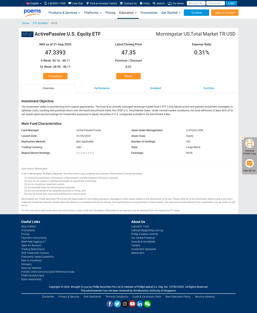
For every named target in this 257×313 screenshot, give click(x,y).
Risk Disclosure (92, 296)
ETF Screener (40, 23)
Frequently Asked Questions (37, 256)
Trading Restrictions (33, 249)
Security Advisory (205, 296)
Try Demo (178, 3)
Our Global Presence (143, 237)
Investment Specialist (143, 249)
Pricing (111, 13)
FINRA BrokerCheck (32, 275)
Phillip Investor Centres (144, 234)
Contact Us (130, 3)
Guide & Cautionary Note (146, 296)
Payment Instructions (33, 237)
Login (231, 3)
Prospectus (55, 76)
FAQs (146, 3)
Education (126, 13)
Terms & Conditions (117, 296)
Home (25, 23)
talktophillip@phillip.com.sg (147, 230)
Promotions (149, 13)
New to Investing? (31, 260)
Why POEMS (28, 226)
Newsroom (137, 252)
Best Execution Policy (178, 296)
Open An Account (225, 12)
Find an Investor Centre (103, 3)
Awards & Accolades (143, 241)
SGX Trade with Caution (35, 252)
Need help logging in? (33, 241)
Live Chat (77, 3)
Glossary (26, 264)
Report (128, 76)
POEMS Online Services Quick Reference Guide (47, 271)
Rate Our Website (31, 267)
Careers (135, 245)
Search (160, 3)
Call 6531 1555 (56, 3)
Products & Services (63, 13)
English (34, 3)
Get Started (169, 13)
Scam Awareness (31, 279)
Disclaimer (48, 296)
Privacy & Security (69, 296)
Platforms (91, 13)
